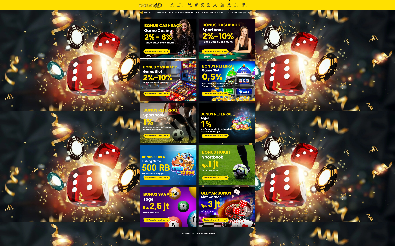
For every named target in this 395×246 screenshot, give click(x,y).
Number (215, 6)
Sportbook (180, 6)
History (236, 6)
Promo (229, 6)
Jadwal (222, 6)
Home (172, 6)
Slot (196, 6)
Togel (202, 6)
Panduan (244, 6)
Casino (189, 6)
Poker (208, 6)
